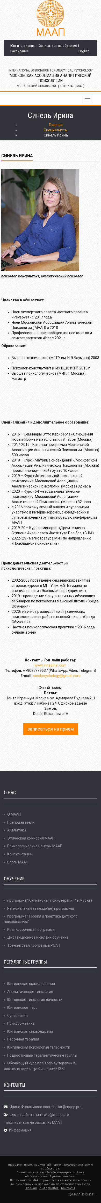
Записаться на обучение (58, 46)
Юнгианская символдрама (30, 1031)
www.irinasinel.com (50, 665)
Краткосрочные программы (31, 929)
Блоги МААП (17, 862)
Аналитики (16, 830)
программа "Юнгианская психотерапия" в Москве (50, 900)
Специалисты (56, 130)
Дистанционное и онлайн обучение (38, 937)
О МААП (14, 814)
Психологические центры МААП (34, 846)
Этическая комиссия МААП (31, 838)
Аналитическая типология (30, 992)
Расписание (19, 51)
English (83, 51)
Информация (20, 1130)
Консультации (19, 854)
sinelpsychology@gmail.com (57, 676)
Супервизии (17, 1015)
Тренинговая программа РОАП (33, 945)
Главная (56, 125)
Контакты (68, 1188)
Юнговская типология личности (34, 1000)
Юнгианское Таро (22, 1007)
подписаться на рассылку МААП (34, 1122)
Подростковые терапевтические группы (42, 1055)
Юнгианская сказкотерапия (31, 983)
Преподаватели (20, 822)
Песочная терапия (23, 1039)
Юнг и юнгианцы (22, 46)
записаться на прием (50, 729)
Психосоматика (20, 1023)
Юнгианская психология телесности (38, 1047)
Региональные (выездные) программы (40, 908)
